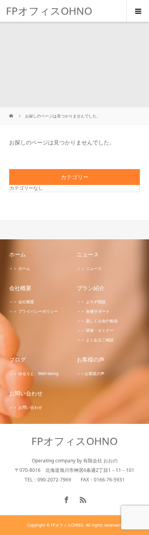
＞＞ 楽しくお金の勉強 (97, 320)
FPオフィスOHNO (49, 11)
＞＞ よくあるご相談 (95, 340)
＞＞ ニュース (89, 268)
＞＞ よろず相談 (91, 301)
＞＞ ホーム (19, 268)
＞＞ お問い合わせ (25, 407)
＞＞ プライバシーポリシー (33, 311)
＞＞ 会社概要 (21, 301)
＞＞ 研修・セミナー (95, 330)
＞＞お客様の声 (90, 373)
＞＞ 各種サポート (93, 311)
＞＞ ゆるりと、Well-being (33, 373)
